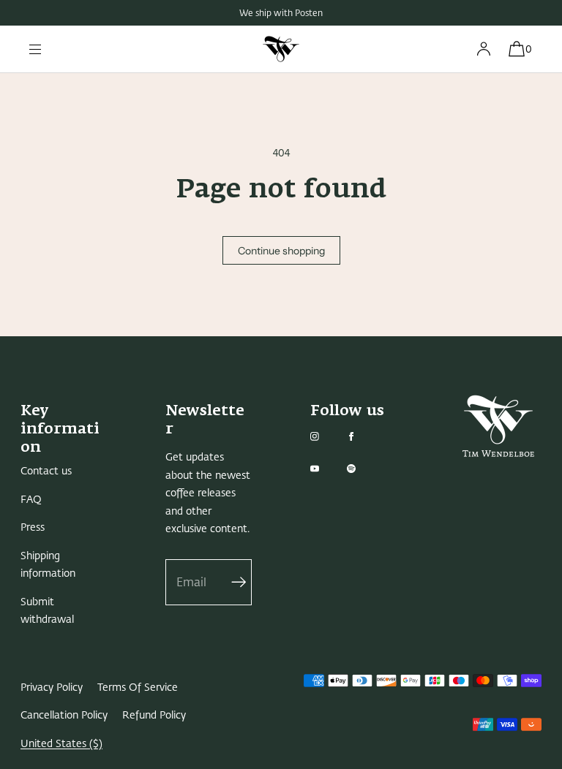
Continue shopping (281, 250)
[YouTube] (326, 468)
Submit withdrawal (47, 611)
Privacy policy (51, 687)
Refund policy (154, 715)
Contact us (46, 471)
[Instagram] (326, 436)
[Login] (484, 49)
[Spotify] (363, 468)
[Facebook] (363, 436)
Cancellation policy (64, 715)
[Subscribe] (233, 582)
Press (32, 527)
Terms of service (137, 687)
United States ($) (61, 744)
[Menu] (46, 49)
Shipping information (47, 565)
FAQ (31, 500)
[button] (516, 49)
